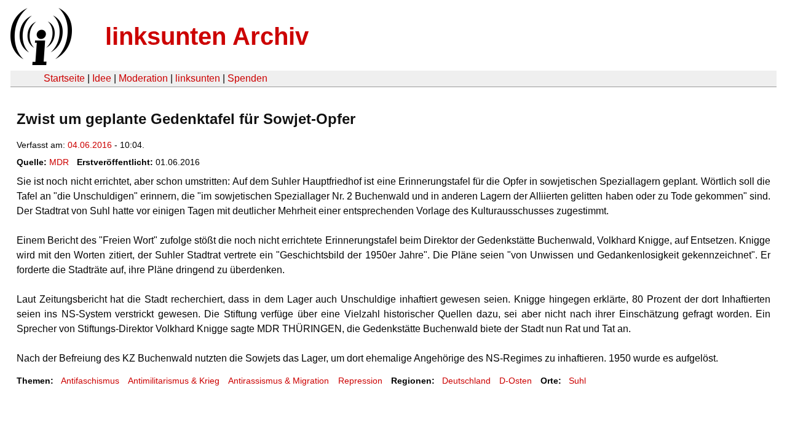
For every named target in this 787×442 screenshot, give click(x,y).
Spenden (247, 78)
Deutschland (466, 381)
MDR (59, 162)
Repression (360, 381)
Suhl (577, 381)
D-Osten (515, 381)
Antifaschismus (90, 381)
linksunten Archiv (207, 36)
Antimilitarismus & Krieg (173, 381)
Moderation (143, 78)
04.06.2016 (90, 145)
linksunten (197, 78)
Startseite (64, 78)
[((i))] (40, 61)
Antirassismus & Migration (278, 381)
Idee (101, 78)
